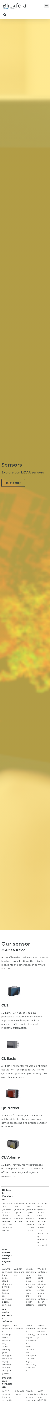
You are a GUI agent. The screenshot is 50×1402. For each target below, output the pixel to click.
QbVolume (10, 1157)
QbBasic (8, 1058)
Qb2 (4, 1005)
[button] (46, 6)
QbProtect (10, 1108)
